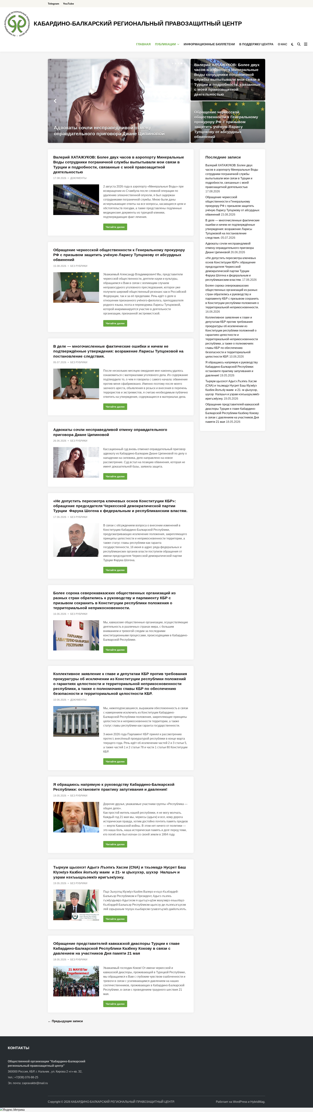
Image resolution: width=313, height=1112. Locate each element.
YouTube (68, 3)
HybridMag (257, 1101)
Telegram (53, 3)
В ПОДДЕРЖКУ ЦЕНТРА (256, 44)
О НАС (282, 44)
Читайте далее (116, 227)
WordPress (240, 1101)
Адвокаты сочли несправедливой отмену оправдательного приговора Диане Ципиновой (229, 248)
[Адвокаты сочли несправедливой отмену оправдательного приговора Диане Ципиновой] (119, 101)
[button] (172, 63)
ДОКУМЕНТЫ (78, 178)
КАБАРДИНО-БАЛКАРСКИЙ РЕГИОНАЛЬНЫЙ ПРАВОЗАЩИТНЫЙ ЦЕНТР (138, 23)
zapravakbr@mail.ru (35, 1083)
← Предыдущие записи (65, 1021)
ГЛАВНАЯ (143, 44)
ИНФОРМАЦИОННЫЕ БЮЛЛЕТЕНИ (209, 44)
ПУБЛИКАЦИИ (165, 44)
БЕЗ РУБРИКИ (78, 265)
